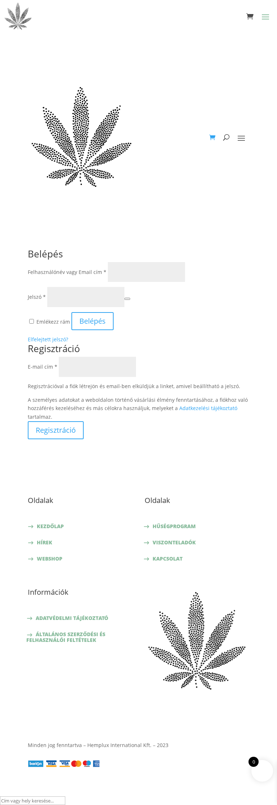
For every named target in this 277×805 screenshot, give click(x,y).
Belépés (92, 321)
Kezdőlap (50, 526)
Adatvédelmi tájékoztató (72, 618)
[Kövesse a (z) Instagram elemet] (204, 710)
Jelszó (37, 296)
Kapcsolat (168, 558)
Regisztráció (56, 430)
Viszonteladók (174, 542)
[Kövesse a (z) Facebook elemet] (189, 710)
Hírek (44, 542)
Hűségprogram (174, 526)
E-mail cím (42, 366)
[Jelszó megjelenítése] (127, 299)
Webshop (49, 558)
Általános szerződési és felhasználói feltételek (65, 637)
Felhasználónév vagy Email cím (67, 272)
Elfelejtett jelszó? (48, 339)
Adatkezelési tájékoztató (208, 408)
